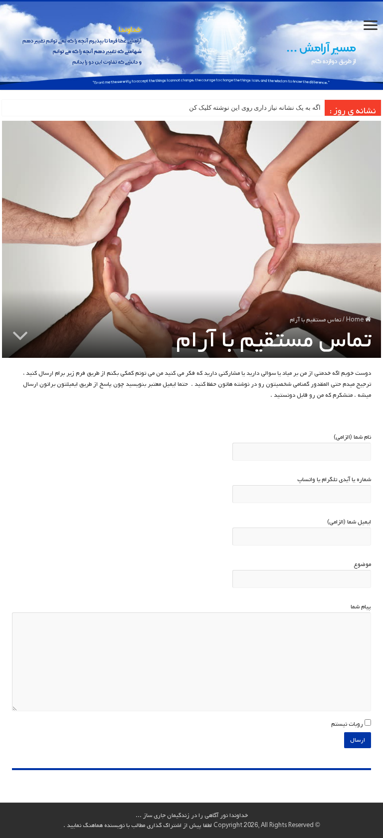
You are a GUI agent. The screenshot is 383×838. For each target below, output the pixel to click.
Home (355, 320)
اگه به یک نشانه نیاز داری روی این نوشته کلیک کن (255, 107)
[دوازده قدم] (191, 45)
